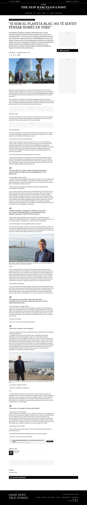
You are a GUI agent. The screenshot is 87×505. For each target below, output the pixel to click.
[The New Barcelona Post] (18, 496)
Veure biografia (16, 452)
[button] (73, 1)
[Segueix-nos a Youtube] (17, 1)
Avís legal (58, 497)
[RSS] (19, 1)
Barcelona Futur (13, 472)
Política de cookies (51, 497)
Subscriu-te (68, 1)
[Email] (19, 55)
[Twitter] (11, 55)
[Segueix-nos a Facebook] (9, 1)
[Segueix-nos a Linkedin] (13, 1)
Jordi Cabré (12, 52)
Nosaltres (44, 497)
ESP (77, 1)
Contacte (38, 497)
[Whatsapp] (15, 55)
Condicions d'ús (75, 497)
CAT (75, 1)
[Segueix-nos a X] (11, 1)
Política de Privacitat (66, 497)
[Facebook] (9, 55)
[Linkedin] (13, 55)
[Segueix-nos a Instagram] (15, 1)
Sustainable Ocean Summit (46, 93)
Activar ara (49, 441)
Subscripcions (75, 499)
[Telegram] (17, 55)
